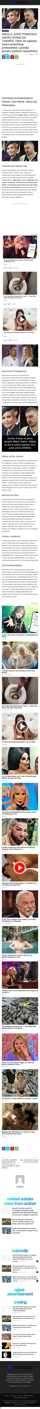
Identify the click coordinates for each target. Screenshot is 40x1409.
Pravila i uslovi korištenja (20, 1397)
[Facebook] (4, 57)
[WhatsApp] (16, 57)
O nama (7, 1395)
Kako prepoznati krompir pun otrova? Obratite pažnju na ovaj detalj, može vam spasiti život (23, 1221)
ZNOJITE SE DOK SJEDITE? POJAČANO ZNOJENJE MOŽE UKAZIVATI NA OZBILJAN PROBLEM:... (24, 1308)
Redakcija (6, 54)
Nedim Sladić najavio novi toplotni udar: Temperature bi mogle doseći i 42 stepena (25, 1230)
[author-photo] (20, 1184)
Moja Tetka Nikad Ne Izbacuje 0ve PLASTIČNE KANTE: (29, 1161)
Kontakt (20, 1395)
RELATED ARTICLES (20, 1198)
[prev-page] (3, 1237)
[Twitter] (8, 57)
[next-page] (6, 1237)
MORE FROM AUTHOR (20, 1203)
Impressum (14, 1395)
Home (3, 7)
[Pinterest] (12, 57)
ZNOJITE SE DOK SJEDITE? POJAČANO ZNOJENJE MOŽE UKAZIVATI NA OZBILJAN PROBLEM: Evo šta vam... (24, 1257)
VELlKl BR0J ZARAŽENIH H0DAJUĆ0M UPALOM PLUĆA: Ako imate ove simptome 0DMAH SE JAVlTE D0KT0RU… (11, 1164)
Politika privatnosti (29, 1395)
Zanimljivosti (10, 7)
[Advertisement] (20, 78)
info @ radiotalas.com (24, 1386)
